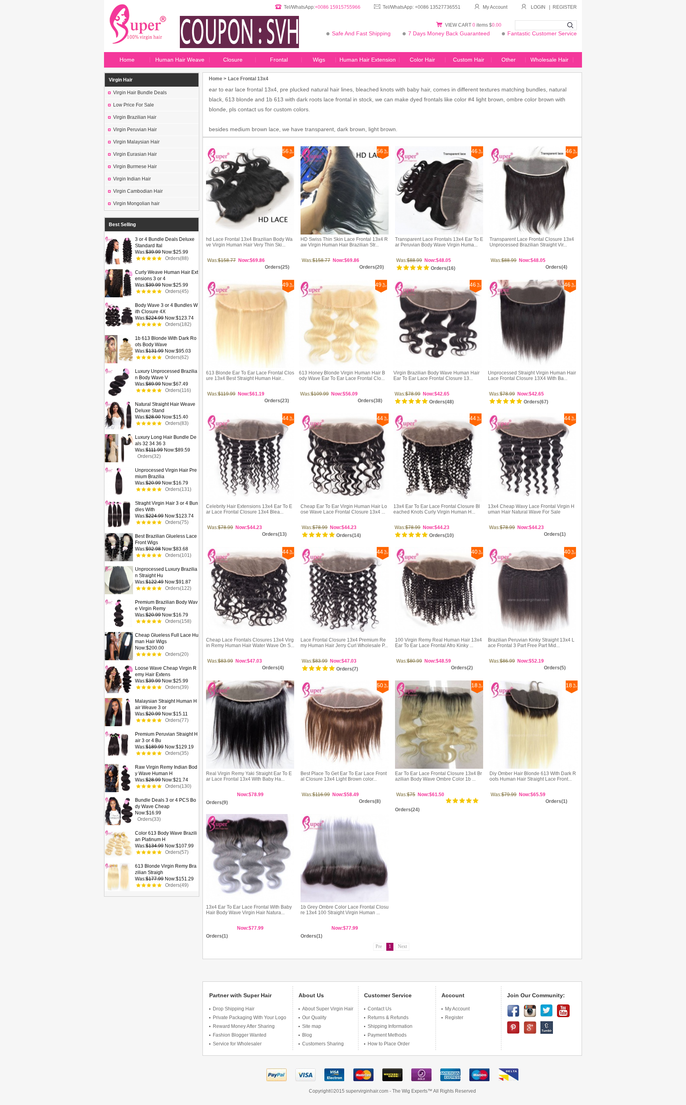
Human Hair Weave (179, 59)
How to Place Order (389, 1044)
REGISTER (565, 7)
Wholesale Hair (549, 59)
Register (454, 1017)
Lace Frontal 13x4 (248, 78)
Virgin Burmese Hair (135, 166)
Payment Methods (387, 1035)
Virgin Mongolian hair (136, 203)
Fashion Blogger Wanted (239, 1035)
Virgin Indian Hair (132, 179)
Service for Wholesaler (237, 1044)
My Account (495, 7)
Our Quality (314, 1017)
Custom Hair (468, 59)
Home (127, 59)
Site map (311, 1026)
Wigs (319, 59)
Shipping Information (390, 1026)
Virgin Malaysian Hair (136, 142)
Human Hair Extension (367, 59)
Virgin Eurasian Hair (135, 154)
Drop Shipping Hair (233, 1009)
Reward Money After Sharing (244, 1026)
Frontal (279, 59)
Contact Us (379, 1009)
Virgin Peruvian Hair (135, 129)
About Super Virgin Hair (327, 1009)
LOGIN (538, 7)
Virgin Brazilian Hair (134, 117)
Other (508, 59)
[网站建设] (479, 1077)
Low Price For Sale (133, 105)
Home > (217, 78)
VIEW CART (458, 25)
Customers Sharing (323, 1044)
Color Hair (422, 59)
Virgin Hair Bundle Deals (140, 92)
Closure (233, 59)
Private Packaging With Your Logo (249, 1017)
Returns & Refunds (388, 1017)
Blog (307, 1035)
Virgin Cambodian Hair (138, 191)
